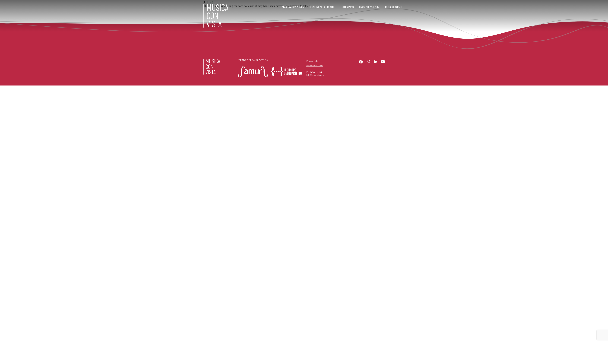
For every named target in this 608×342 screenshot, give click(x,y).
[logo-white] (211, 67)
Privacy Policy (313, 61)
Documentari (393, 7)
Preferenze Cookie (314, 65)
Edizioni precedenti (321, 7)
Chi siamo (348, 7)
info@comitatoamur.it (316, 75)
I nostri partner (369, 7)
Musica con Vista (293, 7)
